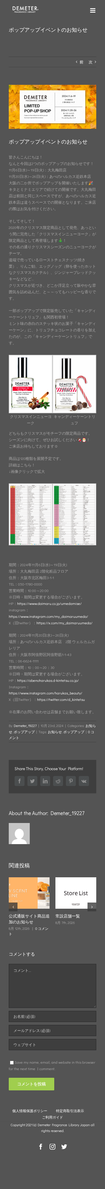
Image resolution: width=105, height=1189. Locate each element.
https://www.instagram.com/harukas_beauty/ (45, 692)
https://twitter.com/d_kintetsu (61, 699)
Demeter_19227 (25, 725)
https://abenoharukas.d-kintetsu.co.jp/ (48, 680)
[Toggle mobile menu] (93, 10)
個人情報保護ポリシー (29, 1110)
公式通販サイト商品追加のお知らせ (27, 919)
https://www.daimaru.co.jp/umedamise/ (49, 603)
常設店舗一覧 (65, 916)
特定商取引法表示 (70, 1110)
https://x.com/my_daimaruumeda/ (64, 622)
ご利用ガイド (52, 1116)
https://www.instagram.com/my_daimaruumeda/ (48, 616)
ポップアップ (24, 731)
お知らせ (55, 731)
